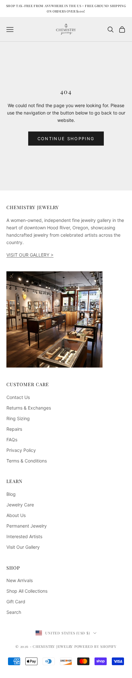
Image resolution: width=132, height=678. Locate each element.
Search (13, 612)
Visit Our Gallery (23, 547)
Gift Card (15, 601)
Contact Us (18, 397)
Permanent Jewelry (26, 526)
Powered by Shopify (95, 646)
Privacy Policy (21, 450)
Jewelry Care (20, 504)
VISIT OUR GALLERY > (30, 255)
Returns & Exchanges (28, 408)
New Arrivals (19, 580)
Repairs (14, 429)
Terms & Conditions (26, 460)
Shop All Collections (26, 591)
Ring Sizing (18, 418)
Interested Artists (24, 536)
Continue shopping (66, 138)
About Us (16, 515)
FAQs (11, 439)
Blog (11, 494)
